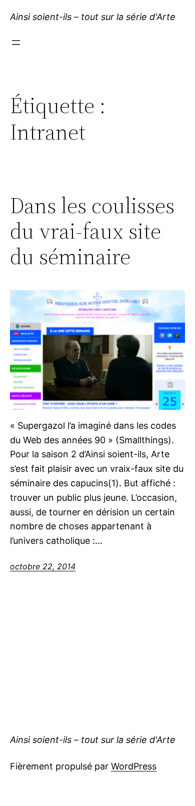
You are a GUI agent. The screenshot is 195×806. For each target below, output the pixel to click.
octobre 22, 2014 (43, 566)
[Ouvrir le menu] (16, 43)
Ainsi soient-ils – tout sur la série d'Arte (93, 17)
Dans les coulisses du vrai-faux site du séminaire (92, 231)
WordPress (133, 766)
